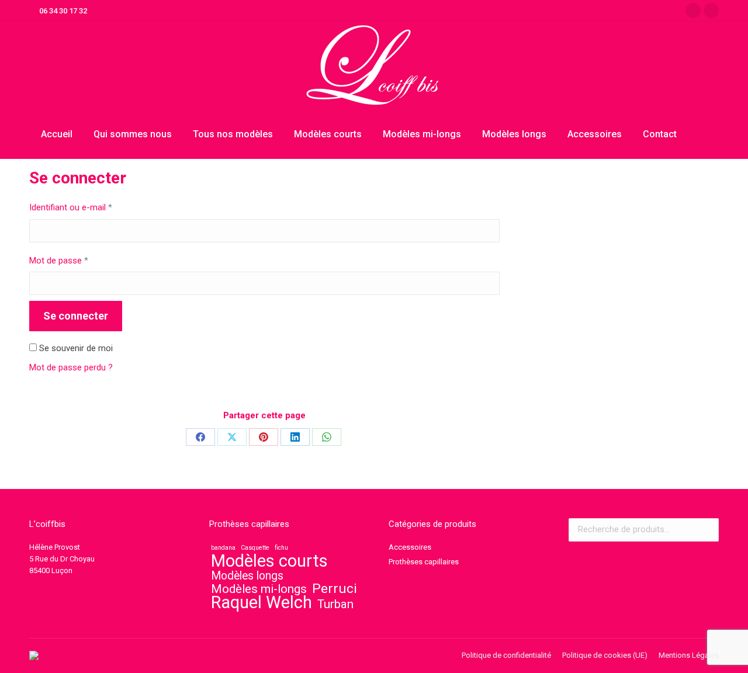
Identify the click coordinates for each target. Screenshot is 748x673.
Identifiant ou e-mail (91, 207)
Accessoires (410, 547)
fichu (281, 547)
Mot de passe (79, 260)
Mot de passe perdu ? (71, 367)
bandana (223, 547)
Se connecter (75, 316)
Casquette (255, 547)
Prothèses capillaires (424, 561)
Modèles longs (247, 576)
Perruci (334, 589)
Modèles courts (269, 561)
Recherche (706, 530)
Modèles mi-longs (259, 589)
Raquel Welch (261, 602)
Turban (335, 604)
